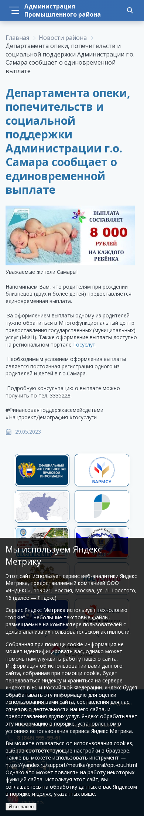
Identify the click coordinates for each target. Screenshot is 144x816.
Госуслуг (84, 344)
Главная (17, 38)
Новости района (63, 38)
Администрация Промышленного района (62, 10)
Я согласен (21, 806)
